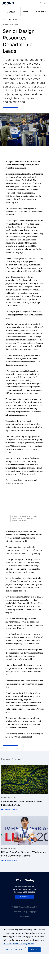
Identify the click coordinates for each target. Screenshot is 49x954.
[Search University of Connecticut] (40, 3)
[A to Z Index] (45, 3)
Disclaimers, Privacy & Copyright (24, 911)
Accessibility (24, 916)
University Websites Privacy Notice (18, 943)
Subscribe (24, 896)
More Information (14, 950)
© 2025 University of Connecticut (24, 907)
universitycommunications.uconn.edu (24, 889)
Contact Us (18, 892)
